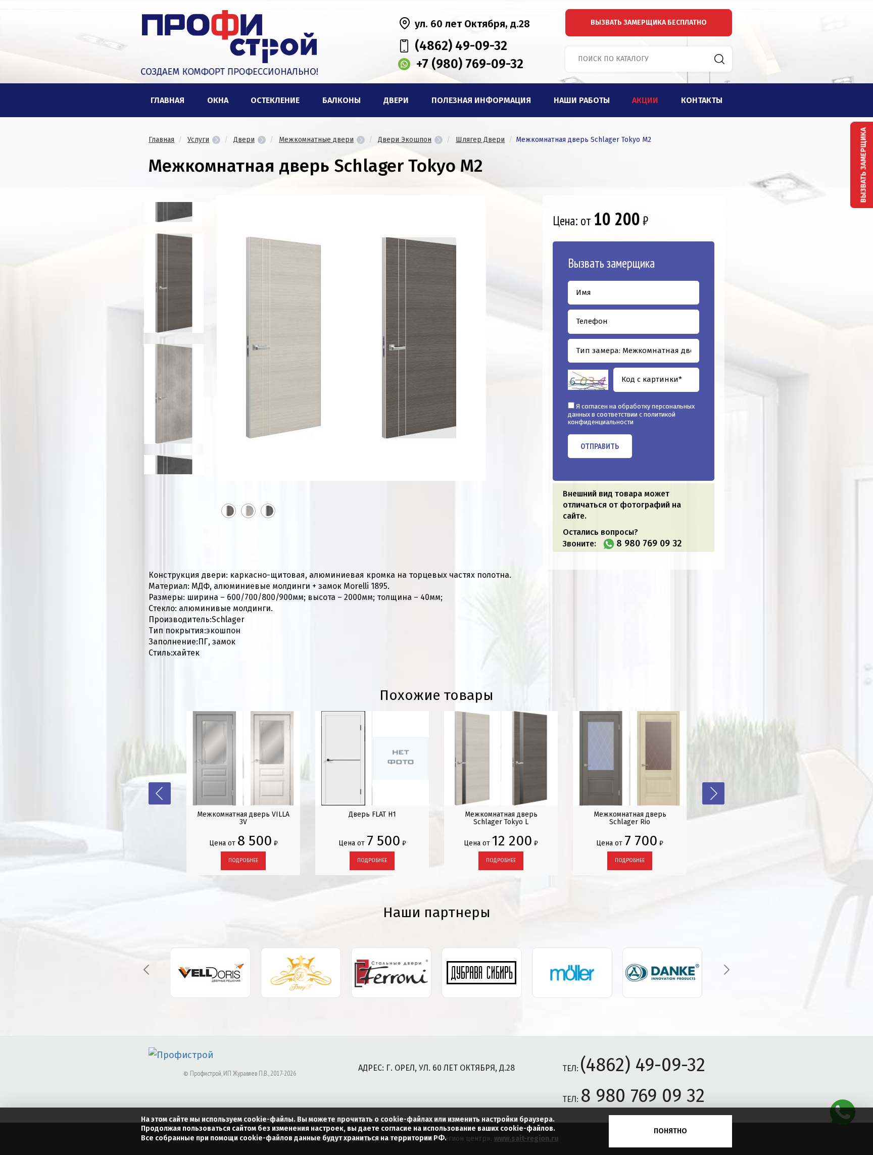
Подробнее (243, 861)
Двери (396, 100)
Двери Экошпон (404, 139)
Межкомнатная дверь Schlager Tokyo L (501, 818)
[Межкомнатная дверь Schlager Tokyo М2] (173, 283)
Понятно (670, 1131)
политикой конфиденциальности (621, 418)
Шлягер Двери (480, 139)
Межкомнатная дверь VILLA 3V (243, 818)
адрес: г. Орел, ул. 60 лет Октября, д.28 (436, 1068)
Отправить (599, 446)
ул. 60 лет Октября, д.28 (472, 24)
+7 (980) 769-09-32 (469, 64)
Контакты (701, 100)
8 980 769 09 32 (649, 543)
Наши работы (582, 100)
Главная (167, 100)
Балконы (341, 100)
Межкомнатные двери (316, 139)
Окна (217, 100)
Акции (645, 100)
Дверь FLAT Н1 (372, 814)
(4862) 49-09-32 (461, 46)
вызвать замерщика (649, 22)
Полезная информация (481, 100)
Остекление (275, 100)
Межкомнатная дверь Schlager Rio (630, 818)
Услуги (198, 139)
